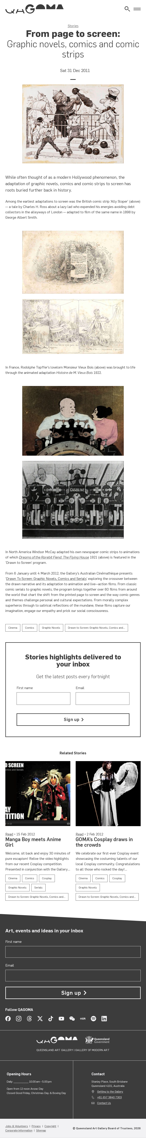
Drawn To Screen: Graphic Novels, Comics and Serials (46, 578)
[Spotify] (93, 1018)
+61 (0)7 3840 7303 (109, 1097)
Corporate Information (18, 1130)
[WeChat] (72, 1018)
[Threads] (29, 1018)
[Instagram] (18, 1018)
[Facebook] (8, 1018)
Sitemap (41, 1130)
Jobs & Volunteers (16, 1126)
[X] (40, 1018)
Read (9, 834)
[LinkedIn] (104, 1018)
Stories (73, 26)
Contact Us (104, 1103)
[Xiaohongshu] (82, 1018)
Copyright (50, 1126)
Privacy (36, 1126)
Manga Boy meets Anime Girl (33, 842)
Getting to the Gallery (110, 1091)
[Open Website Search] (127, 9)
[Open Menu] (137, 8)
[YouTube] (61, 1018)
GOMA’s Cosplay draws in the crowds (104, 842)
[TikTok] (50, 1018)
